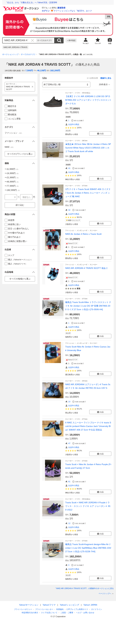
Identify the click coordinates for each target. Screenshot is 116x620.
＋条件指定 (71, 40)
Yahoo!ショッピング (69, 605)
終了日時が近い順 (52, 84)
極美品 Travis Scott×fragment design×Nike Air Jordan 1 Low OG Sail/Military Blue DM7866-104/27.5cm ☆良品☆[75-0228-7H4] (88, 548)
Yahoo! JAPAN (90, 605)
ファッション (69, 230)
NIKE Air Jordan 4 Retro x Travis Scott (83, 234)
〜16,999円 (12, 173)
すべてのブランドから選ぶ (20, 154)
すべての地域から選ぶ (20, 279)
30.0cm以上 (86, 93)
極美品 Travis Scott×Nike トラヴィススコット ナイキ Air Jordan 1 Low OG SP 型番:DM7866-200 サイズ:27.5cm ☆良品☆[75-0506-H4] (88, 306)
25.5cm (84, 381)
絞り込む (20, 205)
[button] (19, 100)
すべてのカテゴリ (44, 40)
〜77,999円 (12, 186)
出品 (102, 134)
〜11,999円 (12, 169)
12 (69, 523)
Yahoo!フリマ (49, 605)
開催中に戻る (105, 78)
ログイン (46, 11)
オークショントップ (10, 54)
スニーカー (69, 93)
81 (69, 482)
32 (69, 210)
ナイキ (77, 93)
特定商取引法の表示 (30, 613)
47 (69, 443)
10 (69, 402)
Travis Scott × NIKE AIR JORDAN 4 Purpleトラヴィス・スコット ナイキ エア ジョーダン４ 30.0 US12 (88, 506)
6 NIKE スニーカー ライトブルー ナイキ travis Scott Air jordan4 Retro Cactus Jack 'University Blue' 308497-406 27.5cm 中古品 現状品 (88, 426)
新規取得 (61, 8)
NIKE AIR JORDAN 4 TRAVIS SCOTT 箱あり (86, 268)
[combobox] (19, 40)
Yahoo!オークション (28, 605)
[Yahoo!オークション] (21, 7)
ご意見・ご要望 (66, 613)
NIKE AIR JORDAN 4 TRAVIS (15, 47)
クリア (32, 40)
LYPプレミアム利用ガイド (77, 609)
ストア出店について (49, 613)
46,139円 (41, 70)
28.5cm (84, 140)
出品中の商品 (73, 124)
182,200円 (55, 70)
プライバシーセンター (44, 609)
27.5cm (84, 185)
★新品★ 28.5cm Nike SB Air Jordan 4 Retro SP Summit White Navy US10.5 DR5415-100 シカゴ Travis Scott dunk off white (88, 148)
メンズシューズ (82, 230)
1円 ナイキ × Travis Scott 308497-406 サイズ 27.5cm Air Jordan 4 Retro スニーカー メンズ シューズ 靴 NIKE (87, 193)
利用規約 (60, 609)
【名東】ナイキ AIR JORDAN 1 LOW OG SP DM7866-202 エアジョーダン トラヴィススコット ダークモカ (88, 100)
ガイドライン (96, 609)
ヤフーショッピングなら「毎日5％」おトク (73, 11)
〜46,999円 (12, 181)
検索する (59, 40)
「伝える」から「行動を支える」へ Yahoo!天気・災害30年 (31, 2)
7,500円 (29, 70)
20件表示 (103, 84)
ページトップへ (105, 594)
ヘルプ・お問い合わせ (85, 613)
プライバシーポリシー (23, 609)
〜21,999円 (12, 177)
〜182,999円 (13, 190)
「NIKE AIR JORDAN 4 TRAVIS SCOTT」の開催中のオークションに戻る (84, 588)
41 (69, 168)
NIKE (9, 147)
